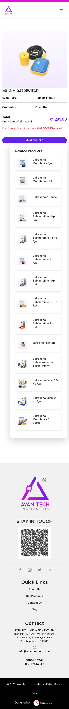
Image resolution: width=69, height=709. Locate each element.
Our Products (34, 596)
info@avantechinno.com (34, 651)
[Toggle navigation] (61, 10)
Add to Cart (34, 140)
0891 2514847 (34, 664)
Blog (34, 609)
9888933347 (34, 660)
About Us (34, 589)
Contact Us (34, 602)
